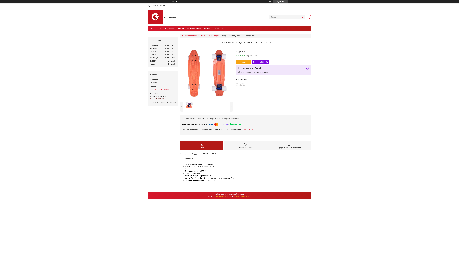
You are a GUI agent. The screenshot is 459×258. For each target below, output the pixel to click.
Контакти (180, 28)
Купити (243, 62)
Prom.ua (241, 194)
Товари (161, 28)
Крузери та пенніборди (210, 36)
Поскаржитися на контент (223, 196)
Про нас (172, 28)
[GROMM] (155, 17)
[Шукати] (302, 17)
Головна (152, 28)
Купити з (256, 62)
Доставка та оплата (194, 28)
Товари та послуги (192, 36)
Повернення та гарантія (213, 28)
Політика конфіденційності (242, 196)
